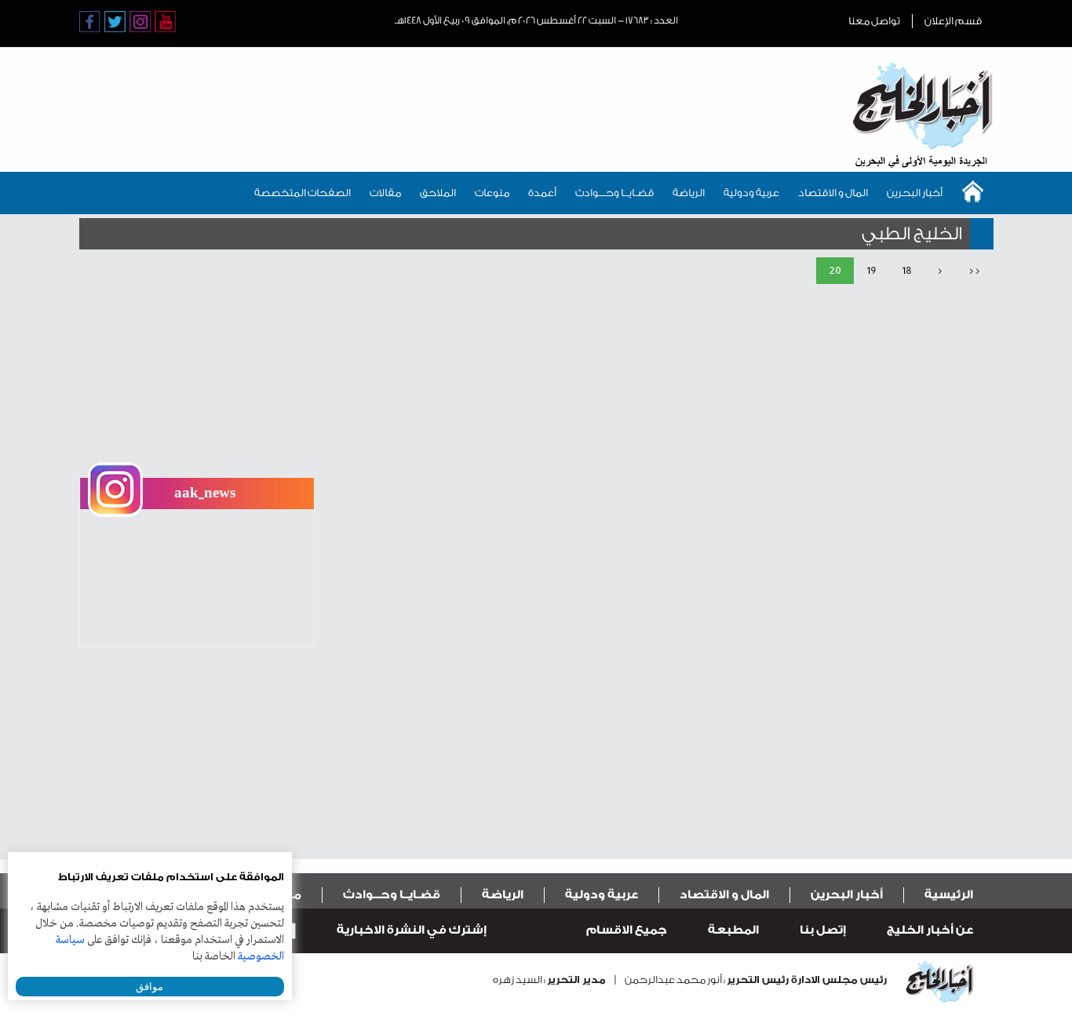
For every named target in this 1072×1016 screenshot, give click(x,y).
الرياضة (689, 192)
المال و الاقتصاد (833, 192)
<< (974, 270)
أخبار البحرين (915, 192)
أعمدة (542, 192)
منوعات (492, 192)
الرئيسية (948, 894)
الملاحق (438, 192)
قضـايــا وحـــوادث (614, 192)
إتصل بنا (823, 930)
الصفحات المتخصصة (302, 192)
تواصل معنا (874, 21)
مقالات (385, 192)
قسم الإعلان (953, 21)
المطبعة (733, 930)
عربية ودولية (751, 192)
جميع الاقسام (626, 930)
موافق (149, 986)
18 (907, 270)
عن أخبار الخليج (930, 930)
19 (871, 270)
